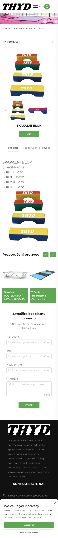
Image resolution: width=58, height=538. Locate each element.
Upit (29, 133)
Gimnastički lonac (34, 28)
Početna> (7, 28)
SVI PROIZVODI (12, 42)
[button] (45, 254)
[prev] (6, 110)
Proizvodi (18, 28)
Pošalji (29, 404)
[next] (49, 110)
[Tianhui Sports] (16, 6)
